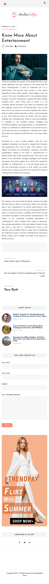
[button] (5, 4)
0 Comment (21, 46)
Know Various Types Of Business (17, 261)
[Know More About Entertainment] (24, 67)
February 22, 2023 (8, 26)
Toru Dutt (9, 46)
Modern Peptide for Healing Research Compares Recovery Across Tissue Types (29, 315)
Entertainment (9, 29)
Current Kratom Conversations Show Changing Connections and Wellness (28, 327)
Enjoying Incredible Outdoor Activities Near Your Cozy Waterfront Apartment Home (29, 339)
